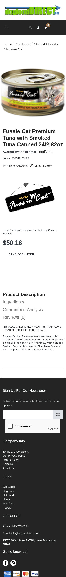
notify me (46, 152)
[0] (46, 27)
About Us (8, 468)
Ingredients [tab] (13, 301)
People (7, 507)
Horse (6, 499)
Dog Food (8, 491)
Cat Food (8, 495)
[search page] (30, 28)
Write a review (41, 165)
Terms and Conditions (16, 451)
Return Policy (11, 459)
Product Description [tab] (24, 294)
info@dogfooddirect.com (25, 533)
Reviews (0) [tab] (14, 317)
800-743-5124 (20, 526)
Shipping (8, 463)
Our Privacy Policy (14, 455)
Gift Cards (9, 486)
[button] (38, 27)
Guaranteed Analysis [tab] (23, 309)
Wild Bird (8, 503)
